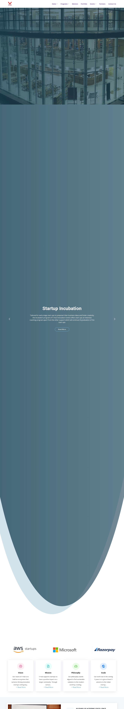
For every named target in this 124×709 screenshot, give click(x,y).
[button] (9, 319)
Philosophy (75, 673)
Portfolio (84, 4)
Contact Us (112, 4)
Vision (20, 673)
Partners (102, 4)
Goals (103, 673)
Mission (48, 673)
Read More (62, 328)
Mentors (75, 4)
